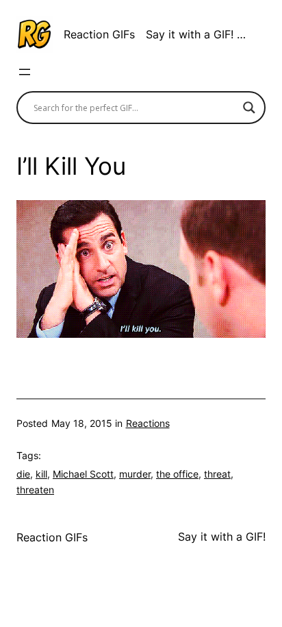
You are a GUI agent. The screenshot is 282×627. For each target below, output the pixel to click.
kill (41, 474)
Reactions (148, 423)
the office (177, 474)
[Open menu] (24, 72)
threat (217, 474)
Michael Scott (83, 474)
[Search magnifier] (249, 107)
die (23, 474)
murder (135, 474)
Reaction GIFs (99, 34)
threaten (35, 489)
